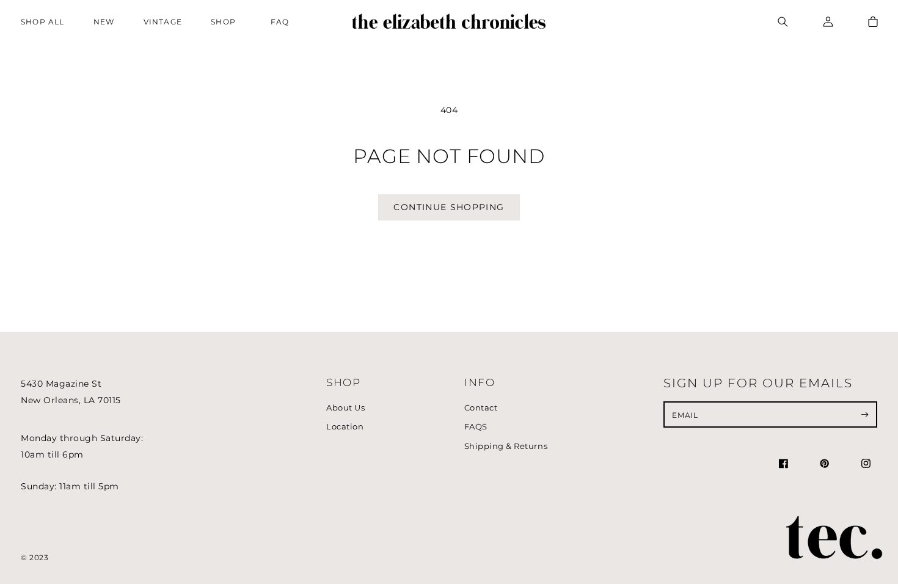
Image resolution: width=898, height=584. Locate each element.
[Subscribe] (864, 414)
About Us (345, 407)
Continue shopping (448, 207)
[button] (226, 22)
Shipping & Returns (505, 446)
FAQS (475, 426)
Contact (481, 407)
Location (344, 426)
